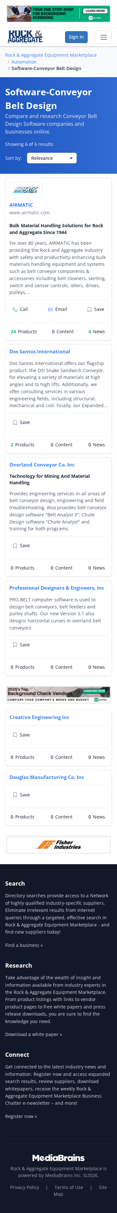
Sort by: (13, 158)
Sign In (76, 37)
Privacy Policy (24, 1187)
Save (99, 309)
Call (24, 309)
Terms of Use (69, 1187)
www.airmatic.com (29, 212)
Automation (24, 62)
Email (61, 309)
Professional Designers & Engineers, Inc (56, 587)
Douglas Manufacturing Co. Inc (46, 777)
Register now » (21, 1116)
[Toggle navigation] (104, 37)
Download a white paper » (33, 1034)
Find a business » (24, 945)
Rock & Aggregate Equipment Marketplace (51, 55)
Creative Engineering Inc (39, 717)
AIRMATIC (21, 205)
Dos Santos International (39, 351)
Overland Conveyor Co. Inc (42, 464)
